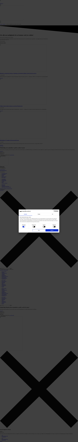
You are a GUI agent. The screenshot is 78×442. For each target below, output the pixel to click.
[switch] (34, 226)
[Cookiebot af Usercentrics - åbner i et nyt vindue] (54, 211)
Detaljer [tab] (39, 214)
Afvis (39, 230)
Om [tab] (52, 214)
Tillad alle (51, 230)
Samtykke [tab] (25, 214)
